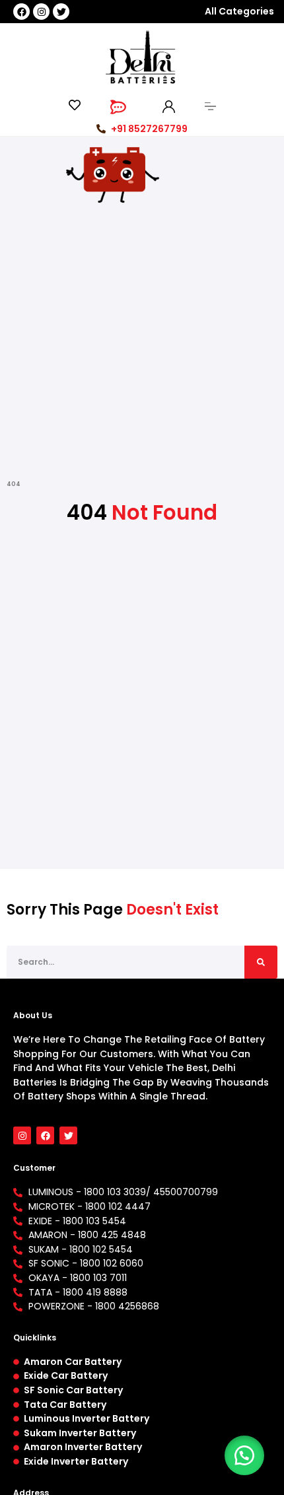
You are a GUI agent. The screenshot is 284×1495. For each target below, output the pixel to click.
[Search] (260, 962)
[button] (244, 1455)
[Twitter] (61, 11)
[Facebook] (21, 11)
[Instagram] (41, 11)
